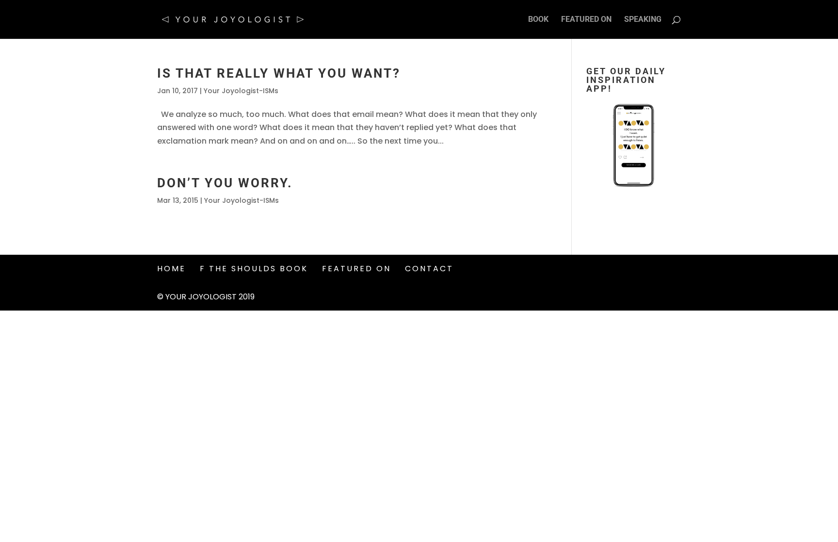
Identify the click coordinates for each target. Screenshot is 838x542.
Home (171, 268)
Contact (429, 268)
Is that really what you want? (279, 73)
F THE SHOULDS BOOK (254, 268)
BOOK (538, 20)
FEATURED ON (586, 20)
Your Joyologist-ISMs (241, 91)
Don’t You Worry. (225, 183)
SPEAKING (642, 20)
